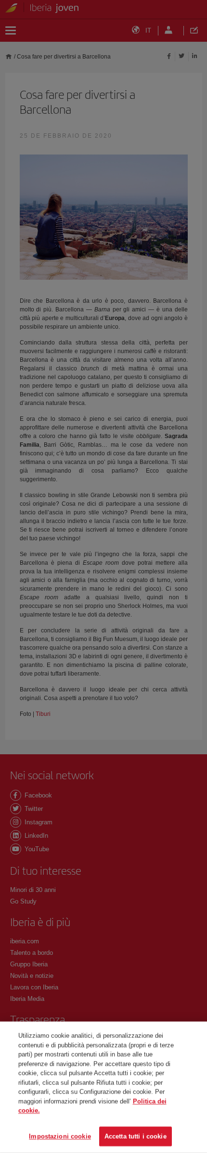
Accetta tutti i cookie (135, 1136)
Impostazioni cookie (60, 1136)
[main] (103, 1087)
